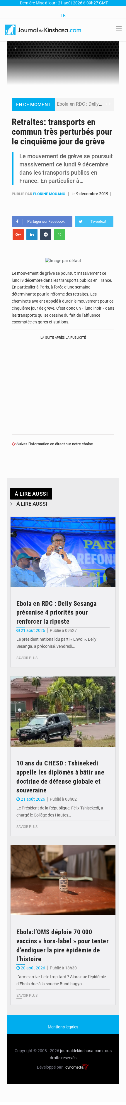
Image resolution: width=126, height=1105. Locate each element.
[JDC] (43, 29)
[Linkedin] (32, 234)
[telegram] (45, 234)
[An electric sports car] (63, 552)
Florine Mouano (49, 194)
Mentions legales (63, 1027)
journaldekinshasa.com (81, 1050)
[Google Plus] (18, 234)
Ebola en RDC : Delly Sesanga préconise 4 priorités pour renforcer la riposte (56, 612)
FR (63, 15)
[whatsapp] (59, 234)
